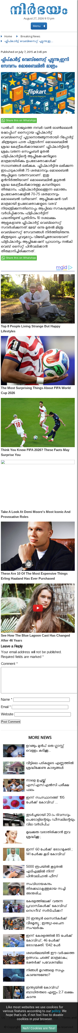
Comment (9, 664)
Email (6, 707)
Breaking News (30, 36)
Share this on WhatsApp (21, 120)
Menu (37, 26)
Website (7, 715)
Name (6, 700)
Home (8, 36)
